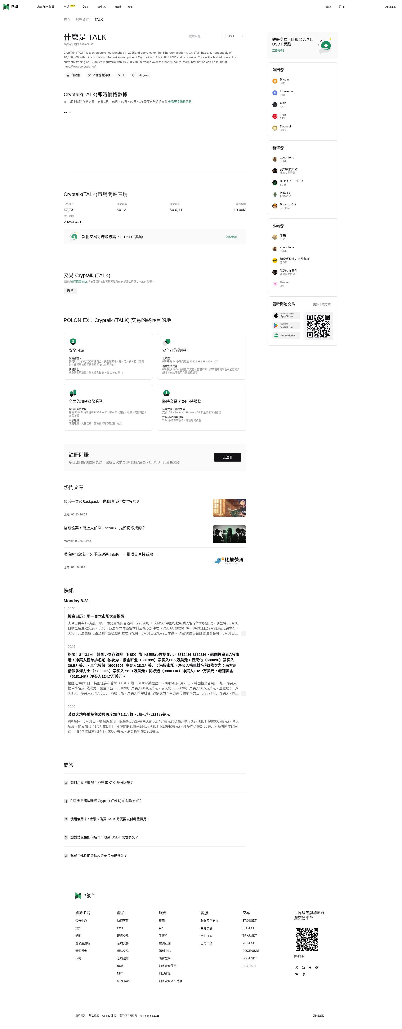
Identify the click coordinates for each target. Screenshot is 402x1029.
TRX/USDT (249, 935)
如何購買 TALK (79, 281)
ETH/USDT (249, 928)
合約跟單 (123, 958)
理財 (120, 966)
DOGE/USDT (251, 951)
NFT (120, 973)
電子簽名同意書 (128, 1015)
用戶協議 (80, 1015)
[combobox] (204, 36)
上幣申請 (206, 943)
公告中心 (81, 920)
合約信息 (206, 928)
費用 (162, 920)
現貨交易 (123, 935)
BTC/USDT (249, 920)
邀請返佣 (165, 943)
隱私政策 (94, 1015)
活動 (78, 935)
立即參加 (231, 236)
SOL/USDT (249, 958)
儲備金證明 (82, 943)
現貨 (70, 291)
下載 (78, 958)
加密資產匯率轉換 (170, 981)
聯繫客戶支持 (209, 920)
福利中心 (165, 951)
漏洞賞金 (81, 951)
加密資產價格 (168, 966)
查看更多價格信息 (180, 101)
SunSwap (123, 981)
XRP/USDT (249, 943)
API (161, 928)
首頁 (67, 19)
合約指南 (206, 935)
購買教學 (165, 958)
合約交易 (123, 943)
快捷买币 (123, 920)
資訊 (78, 928)
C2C (120, 928)
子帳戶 (163, 935)
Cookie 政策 (109, 1015)
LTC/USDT (249, 966)
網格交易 (123, 951)
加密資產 (82, 19)
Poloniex (16, 7)
